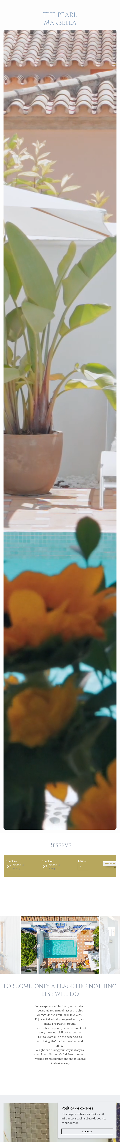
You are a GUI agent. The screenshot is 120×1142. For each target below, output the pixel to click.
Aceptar (87, 1131)
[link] (60, 23)
